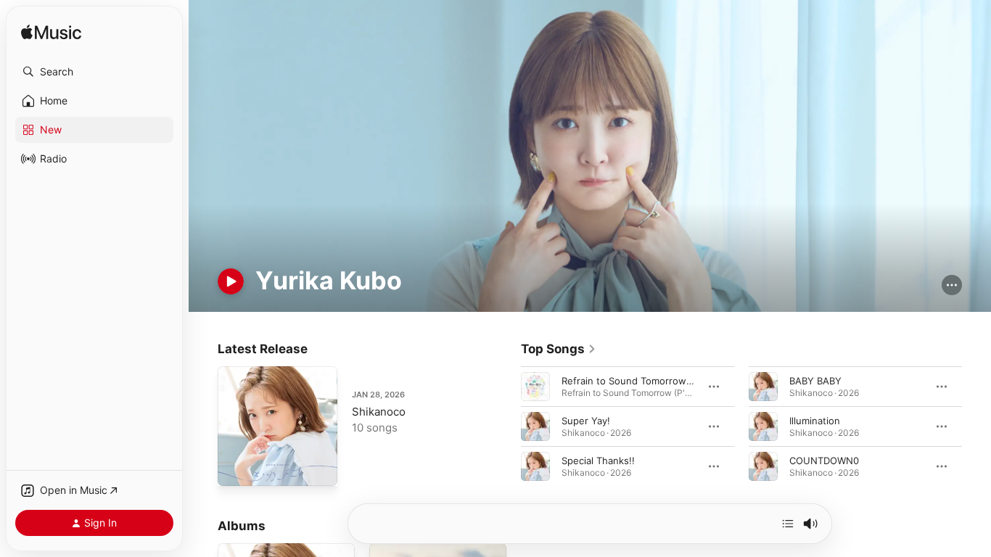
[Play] (231, 281)
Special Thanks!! (598, 460)
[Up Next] (788, 523)
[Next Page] (976, 426)
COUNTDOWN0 (824, 460)
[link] (558, 349)
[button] (94, 71)
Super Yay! (586, 420)
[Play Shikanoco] (236, 468)
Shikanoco (379, 411)
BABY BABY (815, 381)
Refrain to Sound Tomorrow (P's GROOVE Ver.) (667, 381)
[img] (51, 33)
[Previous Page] (506, 426)
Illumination (814, 420)
